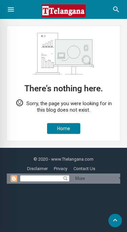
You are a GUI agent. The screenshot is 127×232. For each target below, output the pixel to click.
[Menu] (11, 9)
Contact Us (84, 168)
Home (63, 128)
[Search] (116, 12)
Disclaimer (37, 168)
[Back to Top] (115, 220)
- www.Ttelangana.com (71, 159)
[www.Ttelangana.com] (64, 20)
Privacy (60, 168)
